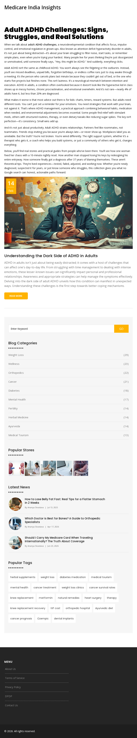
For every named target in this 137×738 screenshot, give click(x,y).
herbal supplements (22, 577)
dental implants (64, 618)
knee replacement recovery (27, 608)
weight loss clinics (73, 587)
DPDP (8, 696)
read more (15, 295)
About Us (10, 669)
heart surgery (93, 598)
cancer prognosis (21, 618)
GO (121, 329)
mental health (19, 587)
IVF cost (55, 608)
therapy (112, 598)
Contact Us (11, 705)
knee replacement (22, 598)
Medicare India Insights (32, 7)
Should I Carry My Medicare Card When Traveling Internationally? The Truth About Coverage (59, 539)
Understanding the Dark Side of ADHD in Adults (51, 256)
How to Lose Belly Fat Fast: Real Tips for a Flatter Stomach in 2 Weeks (65, 501)
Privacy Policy (13, 687)
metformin (46, 598)
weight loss (47, 577)
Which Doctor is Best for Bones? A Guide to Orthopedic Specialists (62, 520)
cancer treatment (45, 587)
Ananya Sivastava (36, 507)
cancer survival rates (102, 587)
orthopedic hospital (78, 608)
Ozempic (43, 618)
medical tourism (101, 577)
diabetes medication (73, 577)
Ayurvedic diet (104, 608)
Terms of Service (15, 678)
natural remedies (68, 598)
